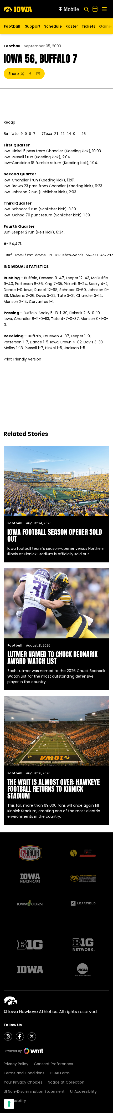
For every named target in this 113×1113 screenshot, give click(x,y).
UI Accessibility (83, 1091)
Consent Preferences (53, 1063)
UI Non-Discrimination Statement (34, 1091)
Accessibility (15, 1100)
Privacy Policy (16, 1063)
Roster (71, 26)
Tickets (88, 28)
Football (12, 46)
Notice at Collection (66, 1082)
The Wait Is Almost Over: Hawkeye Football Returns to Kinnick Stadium (53, 789)
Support (32, 26)
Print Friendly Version (22, 359)
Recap (9, 122)
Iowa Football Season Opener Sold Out (54, 535)
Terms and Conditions (24, 1073)
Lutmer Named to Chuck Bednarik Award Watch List (52, 657)
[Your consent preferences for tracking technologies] (9, 1104)
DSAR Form (60, 1073)
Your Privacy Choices (23, 1082)
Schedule (53, 26)
